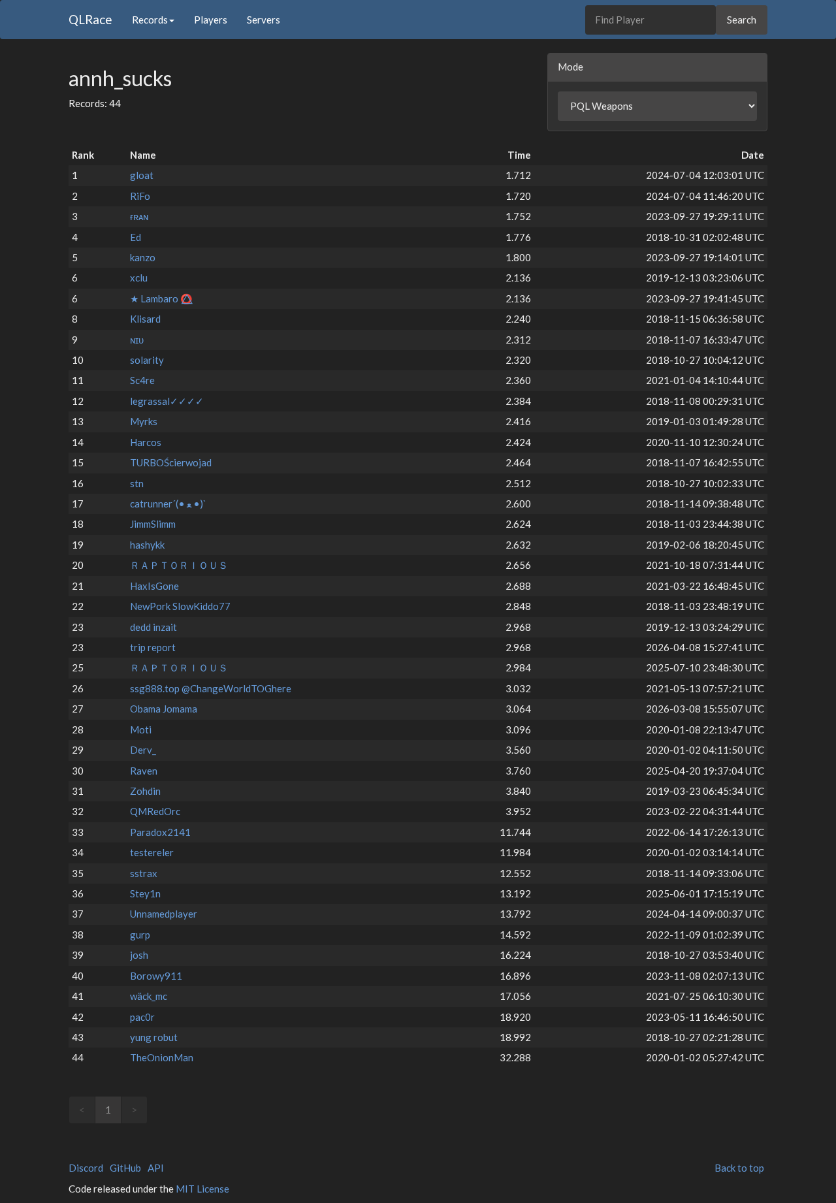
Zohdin (145, 791)
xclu (139, 277)
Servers (263, 19)
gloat (141, 175)
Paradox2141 (160, 832)
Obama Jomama (163, 708)
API (156, 1168)
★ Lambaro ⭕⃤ (161, 298)
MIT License (202, 1189)
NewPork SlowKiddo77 (180, 606)
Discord (86, 1168)
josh (139, 955)
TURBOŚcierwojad (171, 462)
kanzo (142, 257)
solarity (147, 360)
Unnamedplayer (163, 914)
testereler (152, 852)
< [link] (82, 1109)
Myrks (143, 421)
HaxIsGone (154, 586)
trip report (153, 647)
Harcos (145, 442)
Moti (141, 729)
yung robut (154, 1037)
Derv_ (143, 750)
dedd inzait (153, 627)
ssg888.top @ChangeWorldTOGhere (210, 688)
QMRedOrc (155, 811)
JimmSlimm (153, 524)
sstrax (143, 873)
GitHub (125, 1168)
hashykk (147, 545)
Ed (135, 237)
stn (137, 483)
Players (210, 19)
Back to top (739, 1168)
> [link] (134, 1109)
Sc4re (142, 380)
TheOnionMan (161, 1057)
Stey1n (145, 893)
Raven (143, 771)
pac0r (142, 1017)
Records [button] (150, 19)
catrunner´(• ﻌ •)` (168, 503)
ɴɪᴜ (137, 339)
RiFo (140, 196)
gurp (140, 934)
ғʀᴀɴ (139, 216)
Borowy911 (156, 976)
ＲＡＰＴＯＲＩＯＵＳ (179, 565)
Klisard (145, 319)
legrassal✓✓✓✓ (167, 401)
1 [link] (108, 1109)
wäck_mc (148, 996)
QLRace (90, 19)
